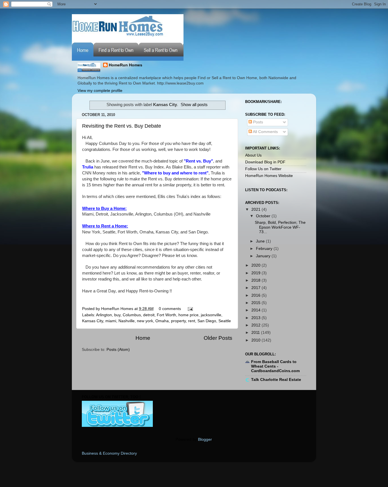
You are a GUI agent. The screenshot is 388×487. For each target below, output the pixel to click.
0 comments (170, 309)
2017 (256, 288)
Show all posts (194, 104)
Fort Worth (166, 315)
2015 (256, 303)
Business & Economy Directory (109, 453)
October (264, 216)
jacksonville (211, 315)
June (261, 241)
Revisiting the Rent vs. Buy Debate (121, 126)
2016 (256, 295)
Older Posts (218, 338)
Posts (257, 122)
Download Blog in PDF (265, 162)
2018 (256, 280)
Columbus (132, 315)
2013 (256, 318)
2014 (256, 310)
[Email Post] (189, 309)
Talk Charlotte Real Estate (276, 380)
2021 (256, 209)
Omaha (162, 321)
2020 (256, 265)
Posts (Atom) (118, 349)
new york (145, 321)
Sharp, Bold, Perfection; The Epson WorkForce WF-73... (280, 227)
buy (117, 315)
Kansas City (92, 321)
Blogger (205, 439)
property (178, 321)
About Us (253, 155)
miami (110, 321)
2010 (256, 340)
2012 (256, 325)
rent (191, 321)
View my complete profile (100, 90)
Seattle (224, 321)
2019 (256, 273)
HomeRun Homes (125, 65)
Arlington (104, 315)
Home (142, 338)
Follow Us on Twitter (263, 169)
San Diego (206, 321)
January (264, 256)
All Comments (265, 132)
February (265, 248)
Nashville (126, 321)
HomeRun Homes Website (269, 176)
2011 (256, 332)
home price (188, 315)
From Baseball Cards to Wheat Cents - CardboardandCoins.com (275, 366)
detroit (149, 315)
